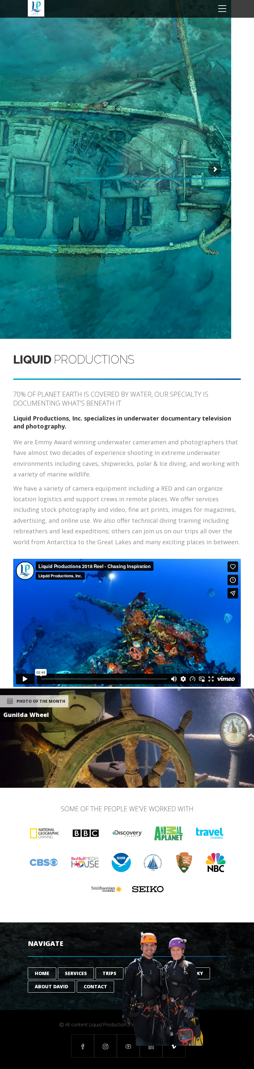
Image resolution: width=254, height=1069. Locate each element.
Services (76, 973)
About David (51, 986)
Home (42, 973)
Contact (95, 986)
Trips (109, 973)
